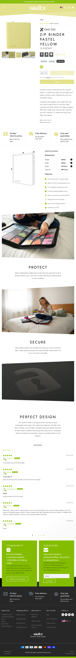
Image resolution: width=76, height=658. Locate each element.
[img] (7, 455)
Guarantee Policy (21, 627)
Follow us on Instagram (17, 579)
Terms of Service (51, 619)
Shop (41, 19)
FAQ (47, 614)
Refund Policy (20, 623)
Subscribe (49, 581)
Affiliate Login (36, 621)
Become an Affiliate (34, 615)
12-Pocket (60, 61)
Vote (57, 82)
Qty (42, 73)
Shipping (48, 77)
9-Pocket (52, 61)
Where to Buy (20, 614)
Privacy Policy (50, 623)
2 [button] (35, 535)
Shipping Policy (21, 619)
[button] (4, 7)
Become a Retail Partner (36, 626)
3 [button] (38, 535)
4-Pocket (44, 61)
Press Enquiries (51, 627)
